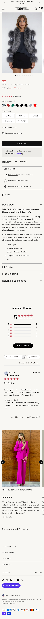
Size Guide (11, 169)
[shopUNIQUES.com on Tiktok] (14, 580)
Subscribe (38, 572)
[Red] (35, 105)
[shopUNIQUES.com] (22, 9)
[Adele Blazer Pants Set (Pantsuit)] (21, 458)
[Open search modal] (35, 8)
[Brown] (8, 105)
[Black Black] (26, 105)
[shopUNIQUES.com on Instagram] (7, 580)
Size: (6, 111)
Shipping (5, 161)
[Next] (39, 2)
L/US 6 (35, 116)
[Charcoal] (4, 105)
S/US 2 (8, 116)
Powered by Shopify (8, 603)
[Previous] (4, 2)
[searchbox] (13, 357)
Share (7, 195)
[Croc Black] (21, 105)
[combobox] (29, 363)
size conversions (11, 127)
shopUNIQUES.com (20, 599)
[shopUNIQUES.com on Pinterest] (11, 580)
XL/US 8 (8, 121)
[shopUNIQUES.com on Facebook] (3, 580)
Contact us (24, 181)
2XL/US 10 (22, 121)
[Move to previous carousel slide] (3, 462)
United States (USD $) (11, 595)
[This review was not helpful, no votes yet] (37, 417)
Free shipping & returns (13, 133)
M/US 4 (22, 116)
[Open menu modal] (3, 8)
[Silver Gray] (30, 105)
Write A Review (23, 345)
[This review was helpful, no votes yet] (33, 417)
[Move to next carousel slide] (41, 462)
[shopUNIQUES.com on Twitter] (22, 580)
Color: (8, 101)
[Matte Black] (17, 105)
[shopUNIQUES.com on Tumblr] (18, 580)
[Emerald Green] (13, 105)
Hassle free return (14, 186)
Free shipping (13, 175)
